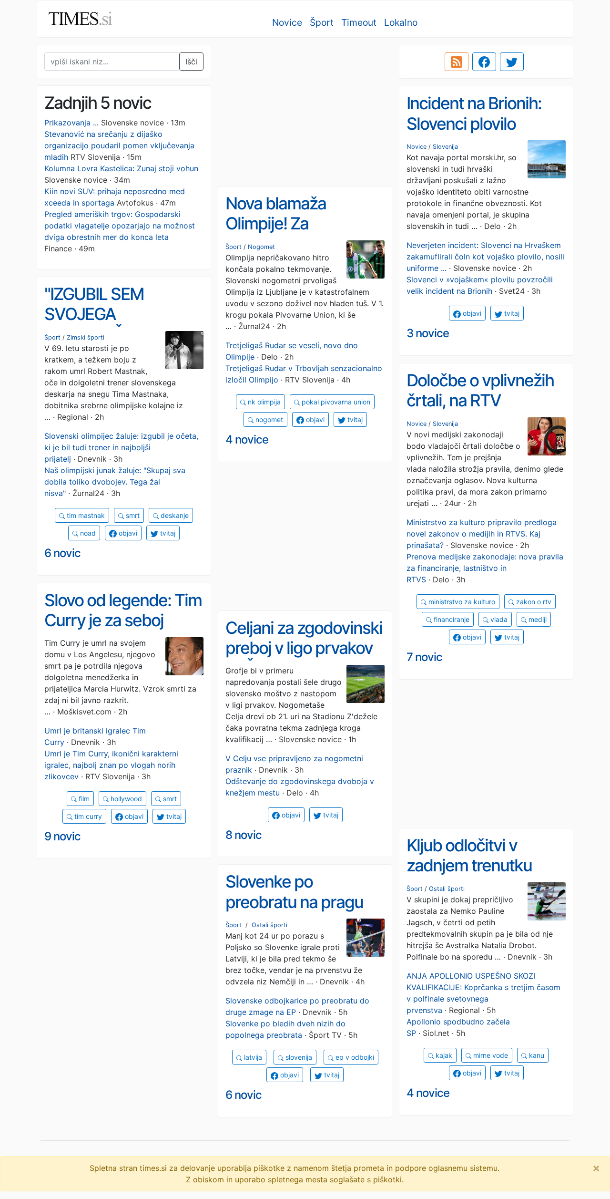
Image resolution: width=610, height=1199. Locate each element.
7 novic (424, 657)
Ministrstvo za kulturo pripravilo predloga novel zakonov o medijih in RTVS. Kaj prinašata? (482, 533)
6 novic (62, 553)
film (83, 799)
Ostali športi (447, 888)
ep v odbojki (354, 1057)
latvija (252, 1057)
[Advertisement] (305, 112)
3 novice (428, 333)
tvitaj (510, 313)
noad (87, 533)
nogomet (268, 419)
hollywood (125, 799)
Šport (322, 22)
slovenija (298, 1057)
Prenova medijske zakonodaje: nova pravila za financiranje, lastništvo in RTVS (485, 568)
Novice (287, 22)
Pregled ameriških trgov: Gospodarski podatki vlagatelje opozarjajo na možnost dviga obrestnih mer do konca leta (119, 225)
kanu (535, 1055)
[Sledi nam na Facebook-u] (484, 62)
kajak (443, 1055)
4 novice (246, 439)
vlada (498, 619)
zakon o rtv (532, 602)
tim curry (87, 816)
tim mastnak (85, 515)
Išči (191, 61)
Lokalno (400, 22)
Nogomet (261, 246)
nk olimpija (263, 402)
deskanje (174, 515)
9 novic (62, 836)
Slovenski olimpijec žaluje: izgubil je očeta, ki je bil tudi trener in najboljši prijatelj (121, 447)
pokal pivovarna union (335, 402)
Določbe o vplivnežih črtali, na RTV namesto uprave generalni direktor (480, 410)
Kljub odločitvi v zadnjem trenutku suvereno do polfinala (483, 865)
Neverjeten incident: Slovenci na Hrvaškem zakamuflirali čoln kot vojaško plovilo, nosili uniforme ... (485, 256)
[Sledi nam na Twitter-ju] (512, 62)
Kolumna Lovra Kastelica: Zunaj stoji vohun (121, 168)
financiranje (450, 619)
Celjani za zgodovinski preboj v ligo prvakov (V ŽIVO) (303, 648)
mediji (537, 619)
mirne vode (489, 1055)
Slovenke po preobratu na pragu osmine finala (294, 901)
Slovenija (445, 146)
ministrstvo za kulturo (461, 602)
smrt (132, 515)
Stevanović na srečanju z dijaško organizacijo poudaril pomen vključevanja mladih (119, 145)
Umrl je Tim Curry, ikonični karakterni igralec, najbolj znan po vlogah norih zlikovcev (111, 765)
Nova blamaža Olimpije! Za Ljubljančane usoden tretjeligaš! (299, 233)
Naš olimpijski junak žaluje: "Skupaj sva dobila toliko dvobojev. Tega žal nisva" (114, 481)
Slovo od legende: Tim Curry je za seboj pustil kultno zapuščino (123, 630)
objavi (471, 313)
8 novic (243, 835)
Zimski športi (85, 337)
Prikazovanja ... (71, 122)
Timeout (358, 22)
